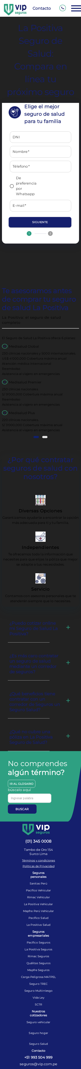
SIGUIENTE (40, 222)
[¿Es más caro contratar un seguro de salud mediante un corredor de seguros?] (68, 663)
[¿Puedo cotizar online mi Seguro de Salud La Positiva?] (68, 627)
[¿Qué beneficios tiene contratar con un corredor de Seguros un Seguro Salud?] (68, 701)
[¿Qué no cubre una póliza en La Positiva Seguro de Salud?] (68, 736)
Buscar (22, 809)
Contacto (42, 8)
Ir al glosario (22, 784)
